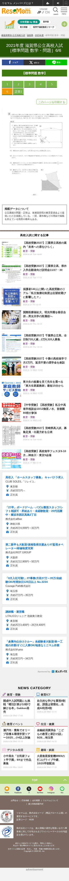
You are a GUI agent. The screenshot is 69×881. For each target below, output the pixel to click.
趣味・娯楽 (47, 749)
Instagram (51, 792)
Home (7, 792)
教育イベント (15, 724)
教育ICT (46, 694)
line (62, 792)
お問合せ (14, 800)
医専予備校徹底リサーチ (43, 27)
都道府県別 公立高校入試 (13, 35)
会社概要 (36, 800)
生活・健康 (47, 724)
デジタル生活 (15, 749)
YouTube (40, 792)
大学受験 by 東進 (29, 22)
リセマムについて (50, 800)
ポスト (37, 62)
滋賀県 (30, 35)
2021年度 (39, 35)
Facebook (18, 792)
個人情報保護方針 (36, 804)
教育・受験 (14, 694)
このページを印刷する (51, 102)
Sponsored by (44, 672)
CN (47, 12)
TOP (34, 780)
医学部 (46, 22)
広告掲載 (25, 800)
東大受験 (24, 27)
